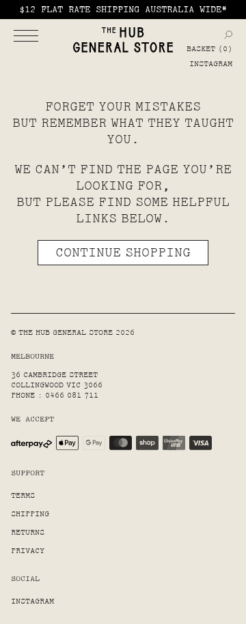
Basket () (209, 49)
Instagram (210, 63)
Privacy (27, 550)
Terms (23, 495)
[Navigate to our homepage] (123, 40)
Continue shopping (123, 252)
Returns (27, 532)
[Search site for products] (228, 35)
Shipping (30, 513)
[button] (26, 35)
